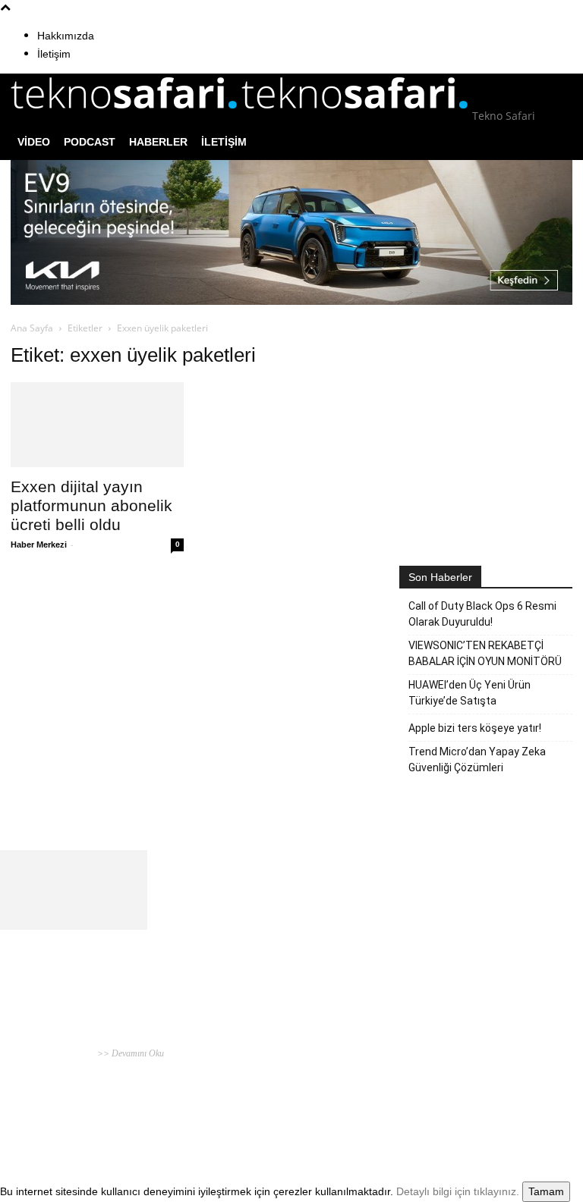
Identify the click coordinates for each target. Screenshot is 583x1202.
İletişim (54, 54)
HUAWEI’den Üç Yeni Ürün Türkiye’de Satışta (469, 693)
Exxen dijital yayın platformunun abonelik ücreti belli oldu (91, 505)
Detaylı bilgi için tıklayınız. (457, 1191)
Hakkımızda (65, 36)
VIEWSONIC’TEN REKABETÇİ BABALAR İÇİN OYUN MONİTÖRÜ (485, 653)
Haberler (158, 142)
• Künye (418, 1064)
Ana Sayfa (32, 328)
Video (33, 142)
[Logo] (126, 115)
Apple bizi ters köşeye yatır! (474, 728)
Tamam (546, 1191)
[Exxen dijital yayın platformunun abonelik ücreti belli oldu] (97, 425)
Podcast (89, 142)
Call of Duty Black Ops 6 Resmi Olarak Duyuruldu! (482, 614)
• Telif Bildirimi (511, 1064)
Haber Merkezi (39, 544)
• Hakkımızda (457, 1064)
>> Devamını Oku (129, 1053)
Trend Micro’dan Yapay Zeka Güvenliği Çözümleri (477, 759)
